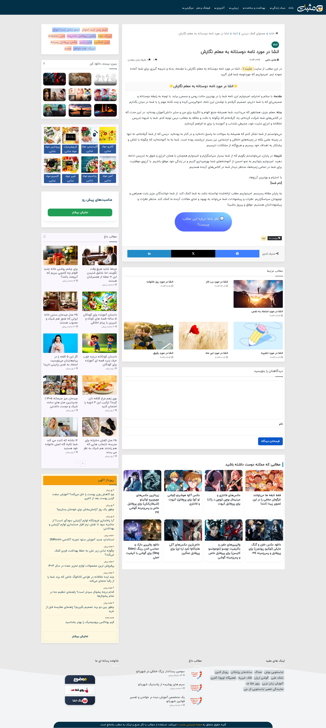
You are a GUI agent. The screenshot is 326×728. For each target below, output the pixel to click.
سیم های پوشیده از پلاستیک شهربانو (161, 685)
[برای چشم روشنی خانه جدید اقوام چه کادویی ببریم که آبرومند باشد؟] (60, 255)
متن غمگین (102, 42)
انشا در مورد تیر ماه (217, 353)
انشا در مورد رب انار (217, 282)
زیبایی (235, 8)
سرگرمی (189, 8)
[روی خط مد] (80, 690)
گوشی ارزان (261, 678)
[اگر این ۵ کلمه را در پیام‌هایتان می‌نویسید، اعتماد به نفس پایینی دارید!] (60, 343)
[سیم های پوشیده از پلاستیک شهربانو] (194, 688)
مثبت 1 (248, 69)
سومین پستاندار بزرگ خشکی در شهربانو (160, 671)
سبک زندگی (279, 8)
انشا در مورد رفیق (163, 353)
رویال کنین (221, 672)
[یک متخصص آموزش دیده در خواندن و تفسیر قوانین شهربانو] (194, 700)
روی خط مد (253, 684)
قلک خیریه (245, 678)
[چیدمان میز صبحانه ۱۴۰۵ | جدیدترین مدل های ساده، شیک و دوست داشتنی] (60, 385)
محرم (68, 48)
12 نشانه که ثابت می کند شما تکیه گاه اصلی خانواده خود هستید (61, 444)
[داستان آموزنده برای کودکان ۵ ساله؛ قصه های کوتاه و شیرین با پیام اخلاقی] (99, 301)
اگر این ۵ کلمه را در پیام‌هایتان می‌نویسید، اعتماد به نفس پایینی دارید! (60, 361)
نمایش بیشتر (80, 212)
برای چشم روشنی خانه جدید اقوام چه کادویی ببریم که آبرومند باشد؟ (61, 273)
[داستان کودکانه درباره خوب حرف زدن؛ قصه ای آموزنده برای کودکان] (99, 343)
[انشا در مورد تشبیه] (258, 335)
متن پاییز (85, 42)
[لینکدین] (149, 253)
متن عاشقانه (56, 36)
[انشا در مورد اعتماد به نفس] (258, 294)
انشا (235, 34)
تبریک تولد (105, 36)
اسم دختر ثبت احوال (66, 30)
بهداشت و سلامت (255, 8)
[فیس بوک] (237, 253)
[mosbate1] (310, 7)
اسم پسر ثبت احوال (95, 30)
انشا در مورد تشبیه (272, 353)
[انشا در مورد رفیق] (148, 335)
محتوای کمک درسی (253, 34)
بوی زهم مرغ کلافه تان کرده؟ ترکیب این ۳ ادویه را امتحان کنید (100, 403)
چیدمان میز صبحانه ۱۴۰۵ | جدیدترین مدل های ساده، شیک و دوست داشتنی (61, 403)
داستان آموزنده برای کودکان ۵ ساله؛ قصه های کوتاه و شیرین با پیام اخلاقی (100, 319)
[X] (193, 253)
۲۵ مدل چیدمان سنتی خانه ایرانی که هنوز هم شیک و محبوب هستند (61, 319)
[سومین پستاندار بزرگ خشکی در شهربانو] (194, 675)
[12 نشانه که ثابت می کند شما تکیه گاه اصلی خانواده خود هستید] (60, 427)
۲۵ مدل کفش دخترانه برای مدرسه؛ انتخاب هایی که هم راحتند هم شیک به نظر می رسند (100, 446)
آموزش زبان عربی (272, 684)
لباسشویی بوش (273, 672)
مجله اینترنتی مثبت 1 (190, 724)
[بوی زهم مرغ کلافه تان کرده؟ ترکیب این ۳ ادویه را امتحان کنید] (99, 385)
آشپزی (221, 8)
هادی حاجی (270, 59)
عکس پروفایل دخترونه (81, 36)
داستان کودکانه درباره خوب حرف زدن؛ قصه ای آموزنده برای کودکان (100, 361)
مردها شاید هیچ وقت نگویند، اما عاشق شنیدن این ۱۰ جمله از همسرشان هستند (102, 275)
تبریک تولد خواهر (84, 48)
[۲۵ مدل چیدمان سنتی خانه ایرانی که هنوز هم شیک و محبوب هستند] (60, 301)
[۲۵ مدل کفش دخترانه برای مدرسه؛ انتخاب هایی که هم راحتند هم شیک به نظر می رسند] (99, 427)
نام (281, 424)
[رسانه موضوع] (80, 679)
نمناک (258, 672)
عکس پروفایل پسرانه (64, 42)
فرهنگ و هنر (203, 8)
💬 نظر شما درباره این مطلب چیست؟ (203, 222)
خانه (291, 8)
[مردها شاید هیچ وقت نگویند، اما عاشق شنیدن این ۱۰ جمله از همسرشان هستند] (99, 255)
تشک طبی (277, 678)
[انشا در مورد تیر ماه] (203, 335)
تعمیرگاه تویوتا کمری (223, 678)
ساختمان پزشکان (241, 672)
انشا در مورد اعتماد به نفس (267, 311)
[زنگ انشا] (80, 700)
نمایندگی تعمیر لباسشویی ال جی (263, 689)
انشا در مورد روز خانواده (160, 282)
